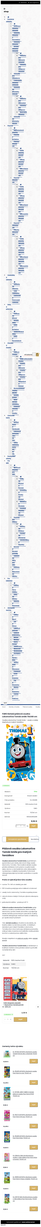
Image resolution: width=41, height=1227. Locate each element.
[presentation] (3, 1007)
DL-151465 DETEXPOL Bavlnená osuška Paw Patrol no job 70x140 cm (25, 1072)
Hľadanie (28, 355)
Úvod (3, 707)
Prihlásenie (24, 2)
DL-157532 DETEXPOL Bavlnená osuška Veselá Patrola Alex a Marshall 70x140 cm (25, 1054)
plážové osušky (23, 938)
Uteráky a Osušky (14, 707)
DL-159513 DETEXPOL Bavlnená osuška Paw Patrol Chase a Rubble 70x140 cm (25, 1178)
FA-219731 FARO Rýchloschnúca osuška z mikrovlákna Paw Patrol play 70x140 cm (25, 1199)
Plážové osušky (27, 707)
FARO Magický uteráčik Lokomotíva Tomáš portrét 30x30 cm (14, 1005)
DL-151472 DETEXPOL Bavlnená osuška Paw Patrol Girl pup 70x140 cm (25, 1116)
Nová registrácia (34, 2)
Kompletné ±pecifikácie (17, 839)
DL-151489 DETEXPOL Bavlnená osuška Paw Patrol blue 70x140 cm (25, 1137)
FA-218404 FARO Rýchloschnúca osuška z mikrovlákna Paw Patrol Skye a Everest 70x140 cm (25, 1157)
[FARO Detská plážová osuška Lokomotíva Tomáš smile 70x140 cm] (20, 753)
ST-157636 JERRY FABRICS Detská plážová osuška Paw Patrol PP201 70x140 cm (23, 1094)
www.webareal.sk (28, 1222)
